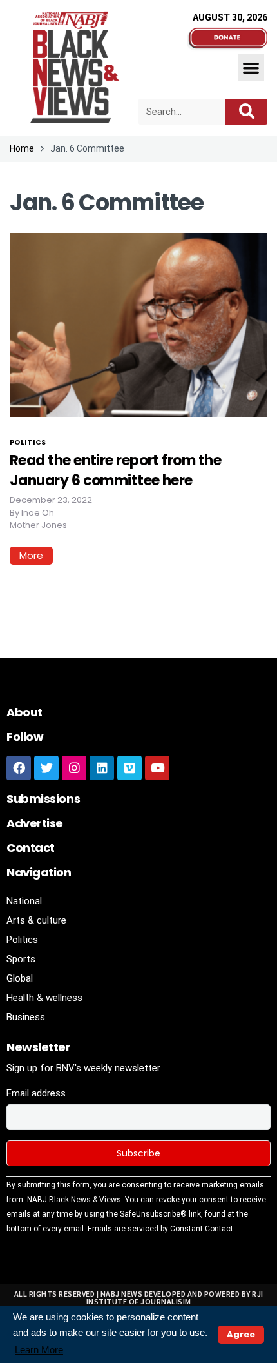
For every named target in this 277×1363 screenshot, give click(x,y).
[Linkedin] (102, 768)
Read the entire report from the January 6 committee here (115, 470)
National (24, 901)
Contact (30, 848)
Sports (20, 959)
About (24, 712)
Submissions (43, 799)
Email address (36, 1093)
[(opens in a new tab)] (138, 324)
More (31, 555)
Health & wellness (44, 998)
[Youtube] (157, 768)
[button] (251, 67)
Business (25, 1017)
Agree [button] (241, 1334)
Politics (28, 442)
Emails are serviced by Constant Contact (160, 1228)
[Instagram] (74, 768)
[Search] (246, 112)
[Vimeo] (129, 768)
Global (19, 978)
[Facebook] (18, 768)
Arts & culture (36, 920)
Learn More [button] (39, 1349)
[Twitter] (46, 768)
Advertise (34, 823)
